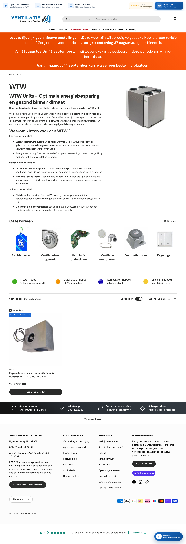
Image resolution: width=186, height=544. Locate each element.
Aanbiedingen (21, 255)
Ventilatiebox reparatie (50, 257)
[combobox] (111, 19)
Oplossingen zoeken (109, 470)
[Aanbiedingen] (21, 239)
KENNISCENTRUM (113, 29)
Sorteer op (15, 298)
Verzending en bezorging (76, 441)
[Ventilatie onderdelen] (79, 239)
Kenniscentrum (106, 458)
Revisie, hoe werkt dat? (111, 447)
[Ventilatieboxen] (136, 239)
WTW (19, 74)
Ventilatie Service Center (26, 513)
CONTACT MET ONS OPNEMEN (27, 484)
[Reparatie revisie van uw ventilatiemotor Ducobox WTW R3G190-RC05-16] (35, 339)
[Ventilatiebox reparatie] (50, 239)
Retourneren (69, 464)
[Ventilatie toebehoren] (107, 239)
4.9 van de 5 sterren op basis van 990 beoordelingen (98, 532)
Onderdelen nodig (108, 476)
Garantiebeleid (71, 476)
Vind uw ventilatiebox (110, 481)
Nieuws (102, 452)
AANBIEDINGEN (79, 29)
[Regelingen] (165, 239)
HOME (51, 29)
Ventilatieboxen (136, 255)
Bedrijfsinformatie (108, 441)
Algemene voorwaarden (75, 447)
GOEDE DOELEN (144, 463)
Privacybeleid (70, 452)
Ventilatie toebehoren (107, 257)
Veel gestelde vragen (110, 487)
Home (11, 74)
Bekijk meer (170, 221)
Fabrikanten (105, 464)
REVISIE (95, 29)
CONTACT (132, 29)
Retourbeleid (70, 458)
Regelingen (164, 255)
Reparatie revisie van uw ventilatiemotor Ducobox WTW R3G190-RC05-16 (32, 375)
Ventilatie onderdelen (79, 257)
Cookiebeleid (70, 470)
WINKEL (63, 29)
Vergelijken (127, 298)
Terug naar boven (93, 419)
